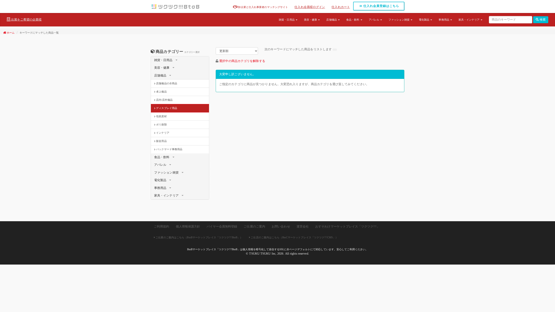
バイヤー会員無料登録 (222, 226)
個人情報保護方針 (188, 226)
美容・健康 (311, 19)
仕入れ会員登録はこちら (380, 6)
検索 (542, 19)
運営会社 (303, 226)
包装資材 (161, 116)
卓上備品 (161, 91)
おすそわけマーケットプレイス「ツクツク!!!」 (347, 226)
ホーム (10, 32)
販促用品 (161, 141)
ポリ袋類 (161, 124)
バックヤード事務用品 (168, 149)
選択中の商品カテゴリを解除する (242, 61)
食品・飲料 (353, 19)
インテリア (162, 132)
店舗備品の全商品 (166, 83)
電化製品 (424, 19)
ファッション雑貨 (399, 19)
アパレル (374, 19)
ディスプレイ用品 (166, 108)
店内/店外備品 (164, 99)
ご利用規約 (161, 226)
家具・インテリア (469, 19)
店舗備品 (332, 19)
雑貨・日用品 (287, 19)
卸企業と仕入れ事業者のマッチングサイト (262, 7)
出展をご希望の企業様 (26, 19)
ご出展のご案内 (254, 226)
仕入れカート (340, 7)
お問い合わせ (281, 226)
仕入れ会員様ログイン (309, 7)
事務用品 (444, 19)
